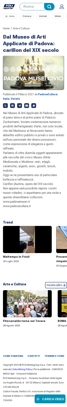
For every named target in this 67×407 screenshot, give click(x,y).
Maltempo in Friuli (16, 256)
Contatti (34, 356)
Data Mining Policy (22, 369)
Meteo (58, 16)
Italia (6, 98)
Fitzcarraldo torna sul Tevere (24, 321)
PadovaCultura (48, 94)
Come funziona (13, 356)
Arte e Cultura (21, 28)
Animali (43, 16)
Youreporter (9, 6)
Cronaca (27, 16)
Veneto (15, 98)
